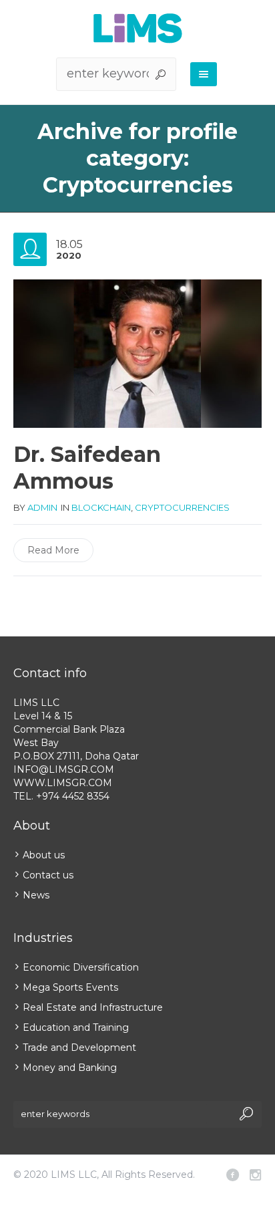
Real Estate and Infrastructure (93, 1007)
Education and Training (76, 1027)
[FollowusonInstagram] (255, 1174)
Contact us (48, 875)
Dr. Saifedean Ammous (87, 467)
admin (42, 507)
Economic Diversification (81, 967)
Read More (53, 550)
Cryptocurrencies (182, 507)
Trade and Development (79, 1048)
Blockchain (101, 507)
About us (44, 855)
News (36, 895)
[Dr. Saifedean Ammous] (137, 354)
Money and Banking (70, 1068)
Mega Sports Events (70, 987)
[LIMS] (137, 28)
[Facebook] (232, 1174)
